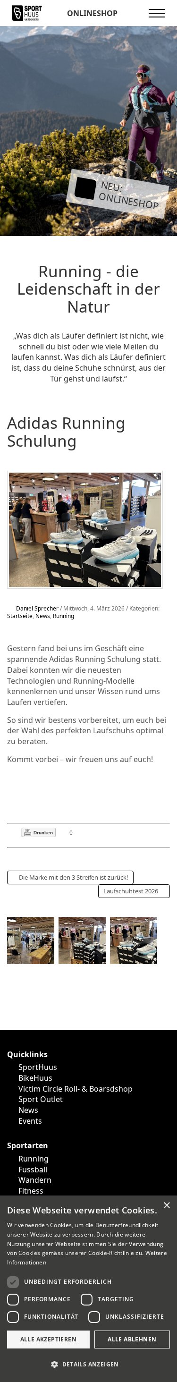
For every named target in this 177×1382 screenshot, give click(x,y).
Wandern (34, 1180)
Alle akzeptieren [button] (48, 1339)
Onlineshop (91, 13)
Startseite (20, 616)
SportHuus (37, 1067)
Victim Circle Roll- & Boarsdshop (75, 1089)
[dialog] (88, 1288)
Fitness (30, 1191)
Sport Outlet (40, 1099)
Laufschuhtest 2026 (130, 891)
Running (63, 616)
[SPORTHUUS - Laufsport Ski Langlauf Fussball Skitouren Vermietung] (27, 12)
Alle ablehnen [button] (132, 1339)
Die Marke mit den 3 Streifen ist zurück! (73, 877)
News (42, 616)
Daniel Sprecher (37, 608)
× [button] (166, 1205)
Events (30, 1121)
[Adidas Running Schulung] (85, 529)
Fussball (32, 1169)
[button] (88, 1364)
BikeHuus (35, 1078)
